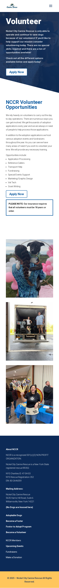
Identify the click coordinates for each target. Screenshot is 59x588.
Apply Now (16, 72)
